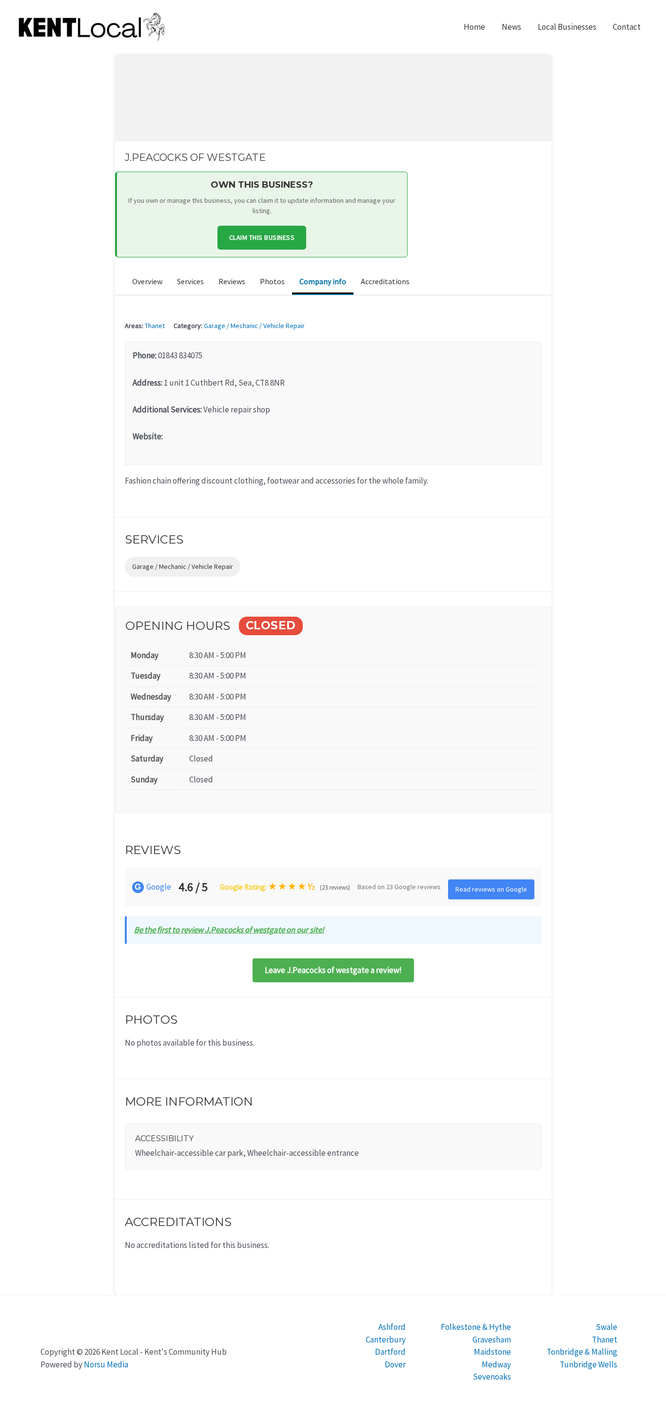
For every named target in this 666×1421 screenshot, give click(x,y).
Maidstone (492, 1351)
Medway (496, 1364)
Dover (395, 1364)
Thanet (155, 325)
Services (190, 281)
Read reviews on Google (491, 889)
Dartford (390, 1351)
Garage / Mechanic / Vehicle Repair (254, 325)
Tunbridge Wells (588, 1364)
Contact (627, 26)
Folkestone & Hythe (476, 1327)
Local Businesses (567, 26)
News (511, 26)
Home (474, 26)
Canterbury (386, 1339)
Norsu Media (106, 1364)
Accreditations (385, 281)
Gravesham (491, 1339)
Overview (147, 281)
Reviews (231, 281)
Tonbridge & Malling (582, 1351)
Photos (272, 281)
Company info (322, 281)
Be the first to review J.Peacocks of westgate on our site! (229, 929)
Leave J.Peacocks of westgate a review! (333, 970)
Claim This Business (262, 237)
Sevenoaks (492, 1376)
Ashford (392, 1327)
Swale (606, 1327)
